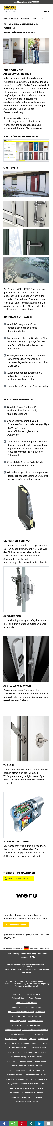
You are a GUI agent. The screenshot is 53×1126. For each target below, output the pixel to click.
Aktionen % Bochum (19, 998)
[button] (4, 1123)
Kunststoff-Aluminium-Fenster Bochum (26, 1007)
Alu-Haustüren (35, 1025)
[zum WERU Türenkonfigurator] (26, 150)
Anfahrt (32, 957)
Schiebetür (34, 1084)
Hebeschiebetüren (15, 1016)
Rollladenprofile (41, 1052)
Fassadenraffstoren (18, 1066)
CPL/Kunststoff (11, 1039)
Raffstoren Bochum (35, 1057)
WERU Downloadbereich (19, 878)
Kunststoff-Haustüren (20, 1025)
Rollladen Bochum (39, 1048)
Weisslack (39, 1034)
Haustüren (25, 19)
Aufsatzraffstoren (27, 1061)
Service (35, 1102)
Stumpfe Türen (10, 1043)
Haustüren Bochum (35, 1021)
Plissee (46, 1043)
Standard (40, 1093)
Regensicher (25, 1097)
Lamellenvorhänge (23, 1048)
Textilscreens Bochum (35, 1070)
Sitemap (16, 954)
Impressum (24, 957)
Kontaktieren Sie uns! (17, 925)
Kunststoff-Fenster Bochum (26, 1003)
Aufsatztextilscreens (31, 1075)
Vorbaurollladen (13, 1052)
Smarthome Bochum (23, 1102)
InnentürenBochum (17, 1034)
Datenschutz (42, 954)
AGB (9, 954)
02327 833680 (33, 2)
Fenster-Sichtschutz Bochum (34, 1016)
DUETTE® (11, 1048)
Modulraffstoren (41, 1061)
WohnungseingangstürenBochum (35, 1030)
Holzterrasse (37, 1097)
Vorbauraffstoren (12, 1061)
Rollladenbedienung (18, 1057)
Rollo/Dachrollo (14, 1084)
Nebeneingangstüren (13, 1030)
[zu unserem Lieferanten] (26, 896)
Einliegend (15, 1097)
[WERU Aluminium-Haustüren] (26, 215)
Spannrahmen (31, 1079)
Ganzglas (32, 1039)
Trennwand (23, 1039)
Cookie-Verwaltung (28, 954)
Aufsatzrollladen (26, 1052)
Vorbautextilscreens (14, 1075)
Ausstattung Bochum (18, 1021)
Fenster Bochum (35, 998)
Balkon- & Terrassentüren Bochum (21, 1012)
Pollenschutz (30, 1088)
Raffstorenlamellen (35, 1066)
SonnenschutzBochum (33, 1043)
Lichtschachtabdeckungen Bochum (22, 1093)
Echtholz (30, 1034)
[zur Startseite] (13, 9)
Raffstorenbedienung (17, 1070)
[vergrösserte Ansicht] (26, 508)
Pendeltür (25, 1084)
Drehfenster (42, 1079)
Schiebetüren (43, 1039)
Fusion (20, 1043)
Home (5, 19)
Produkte (14, 19)
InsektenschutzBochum (15, 1079)
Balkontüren (40, 1012)
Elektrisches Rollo (17, 1088)
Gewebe (43, 1075)
